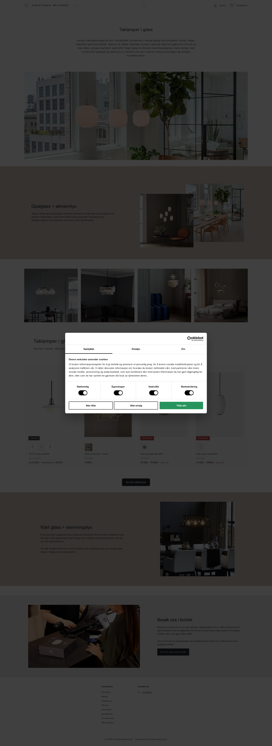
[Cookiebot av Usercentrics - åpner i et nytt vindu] (189, 338)
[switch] (118, 392)
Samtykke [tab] (88, 349)
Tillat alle (181, 405)
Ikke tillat (91, 405)
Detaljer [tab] (136, 349)
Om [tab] (183, 349)
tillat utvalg (136, 405)
